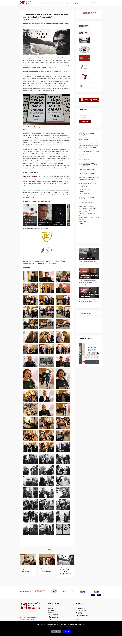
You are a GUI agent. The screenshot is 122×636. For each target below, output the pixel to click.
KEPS (77, 617)
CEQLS (77, 619)
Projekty (76, 3)
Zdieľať (89, 159)
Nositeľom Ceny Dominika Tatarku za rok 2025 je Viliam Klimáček (65, 569)
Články (49, 619)
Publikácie (67, 3)
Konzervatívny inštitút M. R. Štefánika (89, 134)
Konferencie (51, 612)
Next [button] (69, 215)
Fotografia (83, 157)
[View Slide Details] (30, 215)
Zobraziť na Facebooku (83, 159)
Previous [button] (25, 215)
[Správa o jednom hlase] (47, 559)
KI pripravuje (51, 608)
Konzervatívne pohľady (81, 610)
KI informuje (51, 606)
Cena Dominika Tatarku (28, 19)
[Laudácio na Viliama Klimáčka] (28, 559)
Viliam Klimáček (49, 571)
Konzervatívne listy (81, 608)
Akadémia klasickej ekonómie (83, 615)
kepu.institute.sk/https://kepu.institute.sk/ (87, 213)
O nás (34, 3)
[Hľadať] (100, 3)
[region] (46, 215)
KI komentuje (51, 610)
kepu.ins (84, 189)
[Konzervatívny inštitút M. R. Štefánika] (26, 4)
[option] (28, 565)
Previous (81, 353)
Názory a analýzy (57, 3)
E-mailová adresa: (82, 115)
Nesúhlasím (56, 631)
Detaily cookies (52, 626)
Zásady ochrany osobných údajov (65, 626)
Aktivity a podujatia (44, 3)
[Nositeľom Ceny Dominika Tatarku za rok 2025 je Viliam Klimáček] (65, 559)
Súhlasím (66, 631)
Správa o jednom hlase (46, 568)
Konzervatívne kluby (53, 614)
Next (98, 353)
